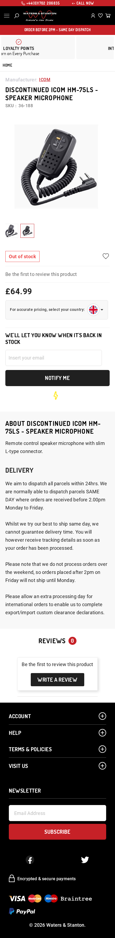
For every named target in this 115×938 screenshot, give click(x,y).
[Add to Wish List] (106, 256)
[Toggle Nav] (7, 15)
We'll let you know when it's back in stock (53, 338)
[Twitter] (85, 860)
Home (7, 65)
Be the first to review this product (41, 274)
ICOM (44, 79)
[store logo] (39, 15)
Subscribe (57, 831)
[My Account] (93, 15)
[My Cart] (107, 15)
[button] (11, 231)
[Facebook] (30, 860)
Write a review (57, 679)
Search (16, 16)
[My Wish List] (100, 15)
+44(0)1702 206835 (43, 3)
